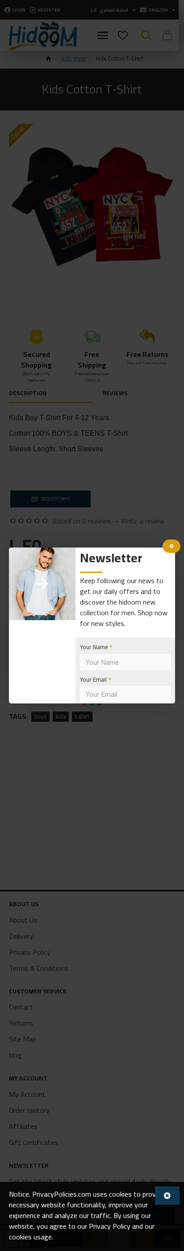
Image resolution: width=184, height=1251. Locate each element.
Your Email (93, 679)
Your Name (94, 647)
